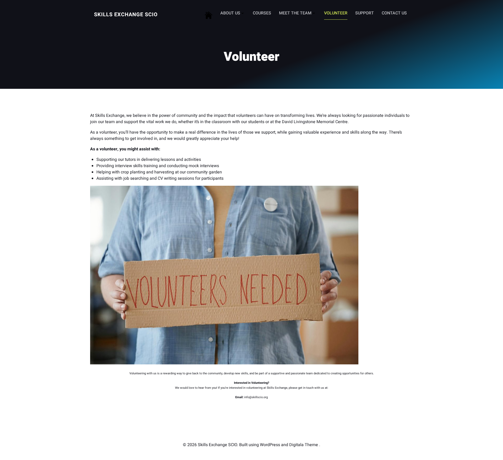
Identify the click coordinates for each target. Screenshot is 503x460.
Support (364, 13)
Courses (262, 13)
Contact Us (394, 13)
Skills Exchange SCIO (126, 14)
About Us (230, 13)
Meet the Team (295, 13)
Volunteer (335, 13)
